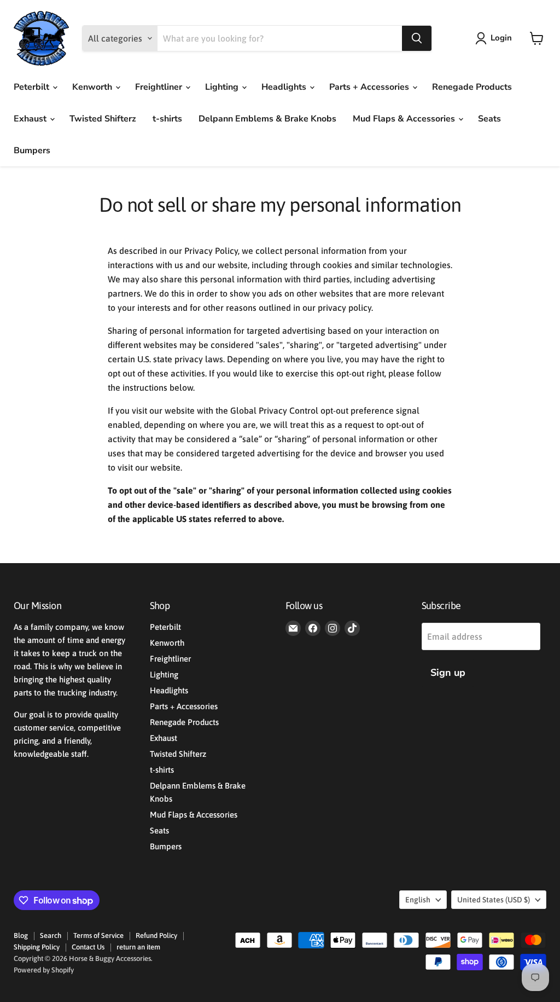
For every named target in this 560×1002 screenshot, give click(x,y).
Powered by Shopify (44, 970)
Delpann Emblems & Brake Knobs (267, 119)
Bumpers (32, 150)
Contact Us (88, 947)
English (417, 899)
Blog (21, 935)
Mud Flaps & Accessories (405, 119)
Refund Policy (156, 935)
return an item (138, 947)
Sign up (447, 672)
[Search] (416, 38)
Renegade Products (472, 87)
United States (493, 899)
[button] (495, 38)
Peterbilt (32, 87)
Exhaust (31, 119)
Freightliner (159, 87)
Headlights (284, 87)
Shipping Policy (37, 947)
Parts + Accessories (370, 87)
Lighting (223, 87)
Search (50, 935)
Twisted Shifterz (102, 119)
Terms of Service (98, 935)
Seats (489, 119)
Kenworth (93, 87)
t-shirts (167, 119)
